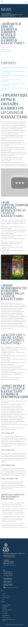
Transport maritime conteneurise (6, 605)
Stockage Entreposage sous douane (8, 620)
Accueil (3, 593)
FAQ (3, 599)
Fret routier (4, 613)
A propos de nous (6, 595)
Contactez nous (5, 597)
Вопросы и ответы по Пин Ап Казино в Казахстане (14, 88)
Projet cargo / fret (6, 617)
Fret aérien (4, 611)
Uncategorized (9, 49)
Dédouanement (5, 615)
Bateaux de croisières (7, 609)
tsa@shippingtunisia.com (11, 587)
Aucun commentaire (7, 51)
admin (7, 47)
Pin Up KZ (3, 145)
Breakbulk (4, 608)
